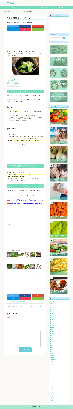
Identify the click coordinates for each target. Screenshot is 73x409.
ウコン (52, 337)
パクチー (53, 363)
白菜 (52, 398)
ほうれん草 (53, 325)
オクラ (52, 339)
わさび (52, 333)
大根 (52, 380)
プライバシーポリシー (60, 7)
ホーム (12, 7)
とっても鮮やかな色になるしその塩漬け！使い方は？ (26, 259)
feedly (38, 29)
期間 (21, 301)
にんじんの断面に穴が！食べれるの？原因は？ (15, 270)
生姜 (52, 396)
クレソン (53, 345)
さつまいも (53, 309)
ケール (52, 349)
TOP (8, 11)
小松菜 (52, 382)
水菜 (52, 392)
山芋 (52, 384)
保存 (13, 301)
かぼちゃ (53, 303)
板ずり (23, 301)
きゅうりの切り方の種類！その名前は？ (16, 306)
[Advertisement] (25, 39)
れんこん (53, 331)
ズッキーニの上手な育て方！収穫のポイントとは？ (9, 270)
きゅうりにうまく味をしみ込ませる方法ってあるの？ (38, 270)
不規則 (10, 301)
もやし (52, 329)
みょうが (53, 327)
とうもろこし (53, 317)
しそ (52, 313)
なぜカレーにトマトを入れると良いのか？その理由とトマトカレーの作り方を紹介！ (58, 291)
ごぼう (52, 307)
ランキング (53, 376)
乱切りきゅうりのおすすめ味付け (13, 83)
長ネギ (52, 400)
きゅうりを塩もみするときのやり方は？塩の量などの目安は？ (9, 259)
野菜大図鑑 (9, 3)
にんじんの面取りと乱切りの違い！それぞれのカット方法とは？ (20, 271)
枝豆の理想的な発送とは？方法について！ (20, 259)
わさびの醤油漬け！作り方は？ (14, 258)
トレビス (53, 359)
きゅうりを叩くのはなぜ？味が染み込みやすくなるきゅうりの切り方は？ (32, 271)
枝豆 (52, 388)
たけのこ (53, 315)
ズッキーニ (53, 353)
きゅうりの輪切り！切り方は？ (36, 306)
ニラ (52, 361)
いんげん (53, 301)
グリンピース (53, 347)
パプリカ (53, 365)
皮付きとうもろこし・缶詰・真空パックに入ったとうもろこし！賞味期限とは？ (32, 260)
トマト (52, 357)
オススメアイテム (54, 341)
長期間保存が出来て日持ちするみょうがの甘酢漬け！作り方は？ (38, 259)
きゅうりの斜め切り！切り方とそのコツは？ (26, 270)
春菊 (52, 386)
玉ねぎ (52, 394)
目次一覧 (28, 7)
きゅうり (29, 22)
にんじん (53, 321)
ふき (52, 323)
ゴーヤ (52, 351)
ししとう (53, 311)
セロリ (52, 355)
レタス (52, 378)
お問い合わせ (44, 7)
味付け (15, 301)
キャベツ (53, 343)
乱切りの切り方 (11, 82)
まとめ (8, 85)
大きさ (18, 301)
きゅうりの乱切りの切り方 (12, 79)
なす (52, 319)
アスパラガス (53, 335)
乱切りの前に (11, 80)
